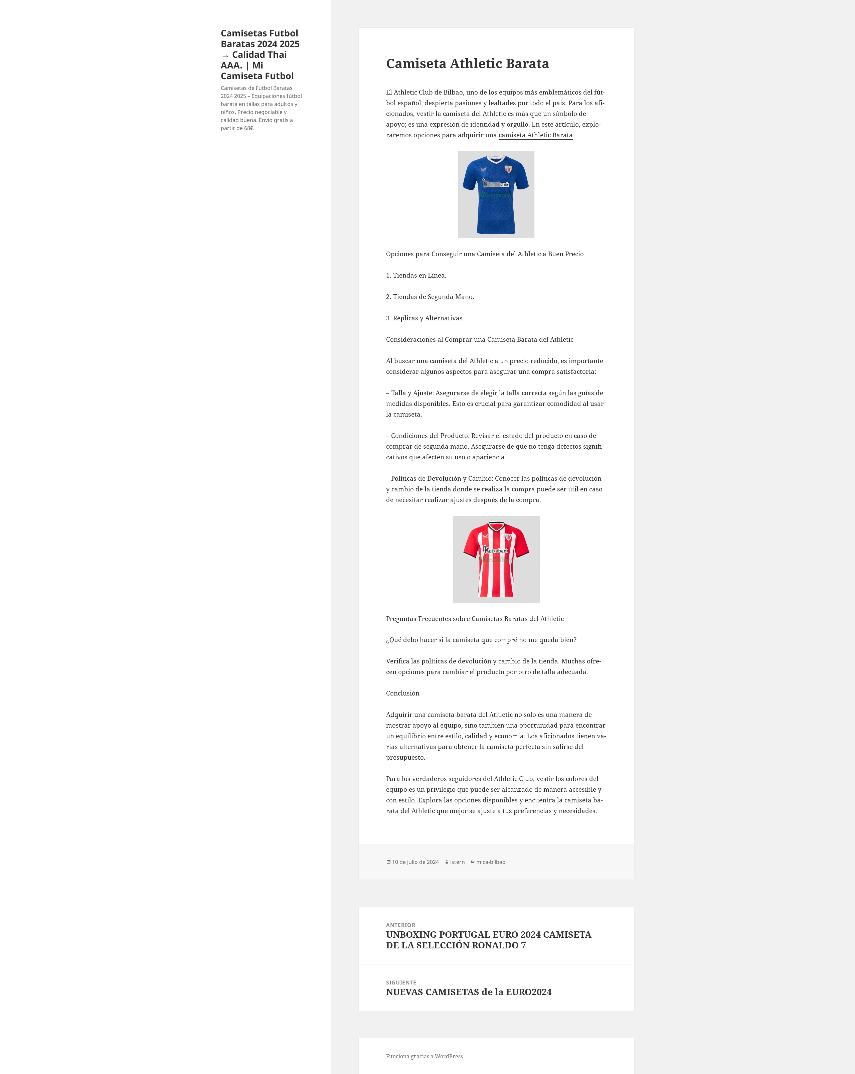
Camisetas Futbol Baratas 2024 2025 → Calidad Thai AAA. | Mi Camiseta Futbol (260, 54)
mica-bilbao (491, 862)
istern (457, 862)
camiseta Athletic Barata (536, 135)
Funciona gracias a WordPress (424, 1056)
